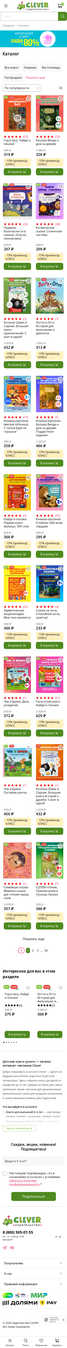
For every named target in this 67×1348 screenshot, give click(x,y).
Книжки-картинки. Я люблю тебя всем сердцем (49, 522)
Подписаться (33, 1196)
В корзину (15, 1034)
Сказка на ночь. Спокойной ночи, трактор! (48, 613)
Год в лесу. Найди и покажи (17, 142)
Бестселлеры (51, 68)
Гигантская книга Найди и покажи (48, 703)
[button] (3, 1042)
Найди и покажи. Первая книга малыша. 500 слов (16, 522)
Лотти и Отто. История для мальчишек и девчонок (45, 327)
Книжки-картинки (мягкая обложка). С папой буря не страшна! (16, 426)
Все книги (11, 68)
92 (46, 950)
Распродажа (13, 78)
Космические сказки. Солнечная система (49, 231)
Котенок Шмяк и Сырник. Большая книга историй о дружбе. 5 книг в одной (48, 796)
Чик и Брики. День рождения (16, 703)
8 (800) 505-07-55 (18, 1232)
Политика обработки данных (54, 1320)
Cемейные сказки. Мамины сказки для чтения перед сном (16, 892)
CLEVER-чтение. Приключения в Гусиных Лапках (47, 890)
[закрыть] (63, 1319)
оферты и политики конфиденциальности (24, 1182)
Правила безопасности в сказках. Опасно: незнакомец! (15, 233)
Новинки (30, 68)
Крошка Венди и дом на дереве (47, 142)
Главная (8, 26)
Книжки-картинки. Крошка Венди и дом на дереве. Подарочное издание (48, 428)
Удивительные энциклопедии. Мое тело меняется (17, 613)
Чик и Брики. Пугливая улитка (15, 790)
